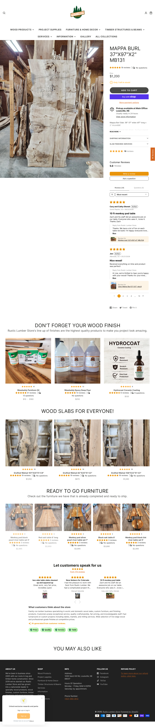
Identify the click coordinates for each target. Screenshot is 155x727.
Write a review (129, 174)
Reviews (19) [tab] (119, 188)
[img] (77, 569)
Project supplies (50, 29)
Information (65, 36)
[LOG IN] (146, 13)
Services (43, 36)
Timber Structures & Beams (123, 29)
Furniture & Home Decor (82, 29)
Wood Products (20, 29)
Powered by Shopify (129, 712)
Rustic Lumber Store (111, 712)
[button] (115, 67)
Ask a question (129, 178)
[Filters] (112, 194)
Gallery (85, 36)
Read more (114, 132)
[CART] (151, 13)
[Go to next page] (143, 296)
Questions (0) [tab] (139, 188)
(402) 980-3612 (71, 699)
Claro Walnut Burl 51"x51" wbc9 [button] (130, 286)
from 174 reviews (77, 572)
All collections (106, 36)
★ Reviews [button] (153, 154)
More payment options (129, 102)
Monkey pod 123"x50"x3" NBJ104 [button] (131, 240)
